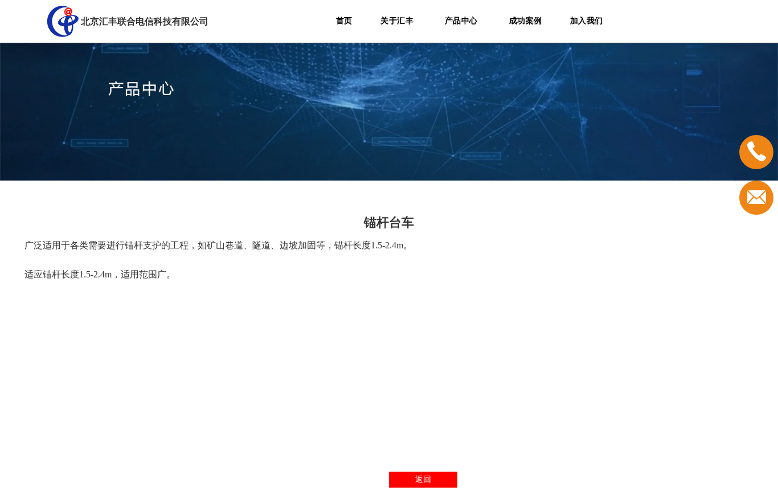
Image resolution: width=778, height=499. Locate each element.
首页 (344, 21)
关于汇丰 (396, 21)
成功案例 (525, 21)
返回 (423, 479)
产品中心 (461, 21)
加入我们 (586, 21)
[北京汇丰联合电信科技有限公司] (63, 21)
